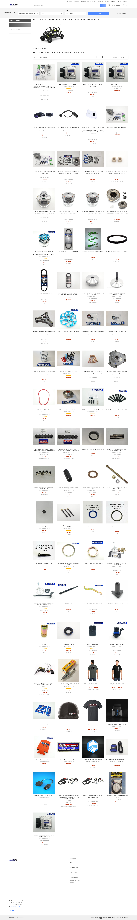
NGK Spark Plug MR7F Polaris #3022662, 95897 (68, 683)
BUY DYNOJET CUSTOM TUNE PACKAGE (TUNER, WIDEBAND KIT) (92, 796)
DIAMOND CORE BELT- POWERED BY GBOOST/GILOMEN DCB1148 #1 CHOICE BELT (68, 252)
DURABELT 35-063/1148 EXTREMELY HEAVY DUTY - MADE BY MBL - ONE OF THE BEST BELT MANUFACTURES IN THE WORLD (68, 294)
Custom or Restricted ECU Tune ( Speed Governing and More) (44, 835)
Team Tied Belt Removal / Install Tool (92, 603)
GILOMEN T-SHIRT (92, 723)
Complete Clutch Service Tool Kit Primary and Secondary (117, 563)
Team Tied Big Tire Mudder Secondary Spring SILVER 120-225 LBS (44, 372)
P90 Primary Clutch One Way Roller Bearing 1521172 (93, 332)
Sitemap (72, 882)
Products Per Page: (117, 57)
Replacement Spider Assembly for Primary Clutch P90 (44, 332)
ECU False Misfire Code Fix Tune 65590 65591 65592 (92, 85)
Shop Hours (73, 875)
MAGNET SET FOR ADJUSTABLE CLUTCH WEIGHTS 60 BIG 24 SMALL (117, 450)
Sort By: (36, 57)
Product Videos (80, 19)
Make (19, 10)
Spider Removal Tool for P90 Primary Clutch (117, 603)
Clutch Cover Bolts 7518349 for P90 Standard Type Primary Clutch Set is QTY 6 (93, 372)
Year (42, 10)
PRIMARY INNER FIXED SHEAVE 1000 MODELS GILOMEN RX (117, 293)
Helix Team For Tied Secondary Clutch (68, 409)
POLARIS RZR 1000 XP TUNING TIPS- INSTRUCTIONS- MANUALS (59, 52)
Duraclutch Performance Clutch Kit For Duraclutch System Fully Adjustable (68, 172)
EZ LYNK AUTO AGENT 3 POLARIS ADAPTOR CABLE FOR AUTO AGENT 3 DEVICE (44, 128)
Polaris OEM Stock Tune (117, 84)
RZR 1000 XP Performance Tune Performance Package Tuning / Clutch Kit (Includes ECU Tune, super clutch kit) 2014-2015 (44, 87)
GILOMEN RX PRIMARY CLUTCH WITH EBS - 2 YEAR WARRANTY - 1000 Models (68, 212)
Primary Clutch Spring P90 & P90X (68, 371)
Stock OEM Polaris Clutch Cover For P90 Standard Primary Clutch (117, 372)
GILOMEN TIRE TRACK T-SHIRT (117, 683)
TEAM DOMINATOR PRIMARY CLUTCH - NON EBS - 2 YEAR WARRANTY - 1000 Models (44, 212)
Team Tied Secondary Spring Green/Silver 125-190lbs (92, 252)
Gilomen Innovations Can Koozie (44, 759)
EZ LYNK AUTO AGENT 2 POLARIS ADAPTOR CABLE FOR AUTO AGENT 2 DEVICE (68, 128)
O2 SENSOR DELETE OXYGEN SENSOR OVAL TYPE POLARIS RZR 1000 (93, 643)
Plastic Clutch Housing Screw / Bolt (44, 563)
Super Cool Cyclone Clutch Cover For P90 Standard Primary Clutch (68, 332)
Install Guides (67, 19)
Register (126, 1)
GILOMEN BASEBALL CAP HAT (68, 723)
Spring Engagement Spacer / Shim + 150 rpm (68, 563)
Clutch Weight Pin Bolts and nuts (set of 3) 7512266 (68, 525)
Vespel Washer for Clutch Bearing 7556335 (117, 525)
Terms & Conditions (75, 880)
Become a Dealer (54, 19)
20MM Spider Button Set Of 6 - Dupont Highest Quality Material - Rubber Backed (68, 450)
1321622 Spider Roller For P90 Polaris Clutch (44, 525)
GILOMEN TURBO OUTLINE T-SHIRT (92, 683)
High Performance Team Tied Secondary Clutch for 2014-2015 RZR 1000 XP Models (117, 212)
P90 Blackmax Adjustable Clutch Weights (93, 409)
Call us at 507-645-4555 (17, 906)
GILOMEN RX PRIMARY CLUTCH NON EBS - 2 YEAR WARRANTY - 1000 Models (93, 212)
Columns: (91, 57)
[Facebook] (10, 910)
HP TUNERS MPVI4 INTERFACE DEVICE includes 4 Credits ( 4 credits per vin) (117, 723)
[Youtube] (13, 910)
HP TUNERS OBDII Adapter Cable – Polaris (44, 795)
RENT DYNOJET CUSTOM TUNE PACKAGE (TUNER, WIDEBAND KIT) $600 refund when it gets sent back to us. (68, 797)
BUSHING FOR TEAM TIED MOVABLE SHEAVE (93, 449)
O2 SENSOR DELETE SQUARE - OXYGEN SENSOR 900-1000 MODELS (117, 643)
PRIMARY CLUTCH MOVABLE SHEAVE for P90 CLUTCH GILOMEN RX (93, 293)
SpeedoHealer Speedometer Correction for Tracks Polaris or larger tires (44, 683)
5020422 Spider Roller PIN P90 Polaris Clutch (68, 487)
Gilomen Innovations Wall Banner (68, 759)
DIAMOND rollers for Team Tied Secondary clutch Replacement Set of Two (117, 172)
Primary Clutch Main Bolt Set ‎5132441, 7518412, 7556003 (117, 487)
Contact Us (43, 19)
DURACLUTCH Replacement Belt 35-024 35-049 (117, 252)
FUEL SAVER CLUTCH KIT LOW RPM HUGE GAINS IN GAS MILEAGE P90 (93, 172)
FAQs (34, 19)
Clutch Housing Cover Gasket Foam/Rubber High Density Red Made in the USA (44, 411)
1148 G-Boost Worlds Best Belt (44, 293)
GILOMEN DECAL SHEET (44, 723)
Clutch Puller (68, 603)
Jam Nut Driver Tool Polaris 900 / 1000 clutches (44, 643)
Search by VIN (121, 13)
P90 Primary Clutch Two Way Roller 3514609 (117, 332)
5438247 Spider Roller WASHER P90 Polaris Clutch (93, 487)
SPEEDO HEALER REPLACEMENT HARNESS (117, 795)
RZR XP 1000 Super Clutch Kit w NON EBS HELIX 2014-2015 (44, 172)
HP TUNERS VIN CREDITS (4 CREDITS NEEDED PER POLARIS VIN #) (93, 760)
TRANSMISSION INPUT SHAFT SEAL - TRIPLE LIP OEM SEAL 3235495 (68, 643)
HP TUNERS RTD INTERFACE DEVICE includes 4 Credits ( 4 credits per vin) (117, 760)
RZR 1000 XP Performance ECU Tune (68, 84)
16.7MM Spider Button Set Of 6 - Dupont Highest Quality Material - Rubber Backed (44, 450)
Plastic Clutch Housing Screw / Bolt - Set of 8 (117, 410)
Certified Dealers (93, 19)
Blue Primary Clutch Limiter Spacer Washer (93, 525)
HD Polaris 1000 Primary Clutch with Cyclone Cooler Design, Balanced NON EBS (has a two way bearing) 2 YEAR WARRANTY (44, 253)
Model (66, 10)
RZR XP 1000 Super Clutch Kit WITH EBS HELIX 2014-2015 (117, 128)
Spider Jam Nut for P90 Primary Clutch (93, 563)
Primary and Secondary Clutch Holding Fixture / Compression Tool (44, 603)
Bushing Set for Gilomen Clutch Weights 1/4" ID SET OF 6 (44, 487)
